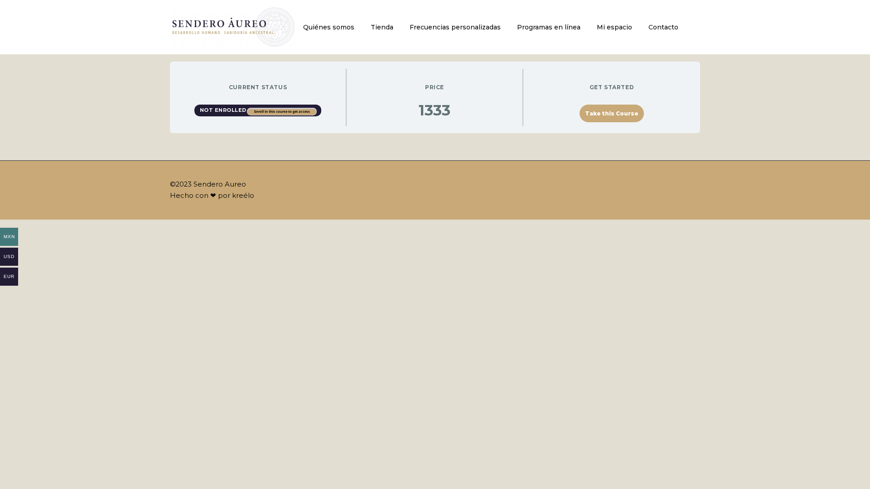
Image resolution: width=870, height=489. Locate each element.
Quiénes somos (328, 27)
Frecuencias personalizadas (455, 27)
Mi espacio (614, 27)
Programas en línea (548, 27)
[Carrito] (698, 27)
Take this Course (611, 113)
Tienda (382, 27)
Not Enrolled (224, 110)
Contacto (663, 27)
